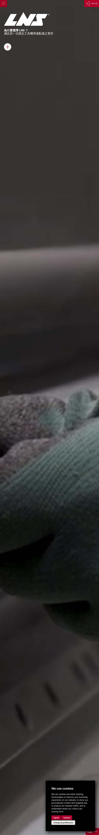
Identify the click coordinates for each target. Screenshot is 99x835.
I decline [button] (66, 818)
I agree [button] (56, 818)
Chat (95, 831)
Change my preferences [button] (63, 823)
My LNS (95, 3)
